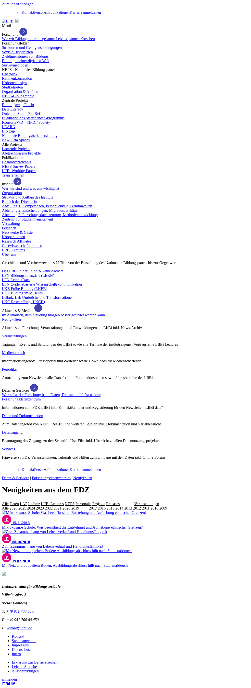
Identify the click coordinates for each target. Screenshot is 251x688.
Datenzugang (12, 432)
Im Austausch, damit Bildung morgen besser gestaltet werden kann (53, 315)
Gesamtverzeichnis (16, 162)
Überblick (9, 74)
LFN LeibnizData (16, 280)
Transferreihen (13, 175)
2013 (128, 508)
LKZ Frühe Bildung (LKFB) (24, 289)
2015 (110, 508)
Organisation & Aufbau (20, 91)
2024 (31, 508)
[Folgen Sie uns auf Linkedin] (3, 684)
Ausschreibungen (25, 671)
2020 (66, 508)
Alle (5, 504)
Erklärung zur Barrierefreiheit (34, 662)
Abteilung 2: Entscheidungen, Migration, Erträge (39, 210)
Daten (14, 504)
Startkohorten (12, 87)
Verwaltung (11, 224)
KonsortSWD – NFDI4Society (26, 122)
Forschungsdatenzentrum (21, 399)
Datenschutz (21, 649)
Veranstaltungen (14, 336)
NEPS (70, 504)
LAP (23, 504)
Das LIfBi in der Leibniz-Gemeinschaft (32, 271)
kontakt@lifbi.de (19, 628)
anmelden (89, 12)
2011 (146, 508)
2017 (93, 508)
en (99, 12)
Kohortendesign (14, 83)
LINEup (8, 131)
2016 (102, 508)
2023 (40, 508)
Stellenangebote (24, 641)
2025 (22, 508)
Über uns (9, 254)
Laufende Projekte (16, 149)
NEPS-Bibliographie (18, 96)
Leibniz (34, 504)
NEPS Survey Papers (18, 166)
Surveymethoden (15, 65)
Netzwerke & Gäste (17, 232)
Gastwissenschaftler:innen (22, 246)
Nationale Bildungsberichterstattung (29, 135)
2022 (49, 508)
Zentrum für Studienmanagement (27, 219)
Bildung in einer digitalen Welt (25, 61)
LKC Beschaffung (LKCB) (23, 302)
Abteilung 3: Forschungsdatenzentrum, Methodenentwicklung (50, 215)
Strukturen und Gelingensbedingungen (32, 47)
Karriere (76, 12)
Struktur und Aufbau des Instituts (27, 197)
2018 (84, 508)
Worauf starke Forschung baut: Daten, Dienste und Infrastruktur (51, 395)
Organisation (12, 193)
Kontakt (28, 12)
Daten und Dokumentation (22, 416)
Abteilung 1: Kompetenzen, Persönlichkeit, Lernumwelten (47, 206)
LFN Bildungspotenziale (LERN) (28, 275)
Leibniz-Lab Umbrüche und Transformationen (38, 297)
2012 (137, 508)
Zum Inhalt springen (17, 4)
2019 (75, 508)
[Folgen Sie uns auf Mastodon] (13, 684)
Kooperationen (13, 237)
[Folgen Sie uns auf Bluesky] (8, 684)
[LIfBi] (8, 21)
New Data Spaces (16, 140)
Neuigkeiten (11, 319)
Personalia (83, 504)
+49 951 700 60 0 (20, 611)
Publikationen (59, 12)
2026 (13, 508)
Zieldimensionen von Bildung (25, 56)
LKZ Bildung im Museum (22, 293)
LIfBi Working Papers (19, 171)
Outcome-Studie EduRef (21, 113)
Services (8, 449)
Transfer (127, 504)
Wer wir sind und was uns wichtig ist (30, 188)
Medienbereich (13, 353)
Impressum (20, 645)
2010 (154, 508)
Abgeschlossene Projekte (21, 153)
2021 (58, 508)
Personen (41, 12)
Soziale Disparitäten (17, 52)
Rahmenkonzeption (17, 78)
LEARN (8, 127)
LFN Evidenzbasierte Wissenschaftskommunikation (42, 284)
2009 (163, 508)
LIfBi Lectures (13, 250)
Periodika (9, 369)
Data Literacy (12, 109)
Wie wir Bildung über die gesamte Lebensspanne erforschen (48, 39)
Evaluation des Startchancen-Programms (33, 118)
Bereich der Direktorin (19, 202)
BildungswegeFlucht (18, 105)
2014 (119, 508)
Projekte (98, 504)
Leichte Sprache (24, 667)
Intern (16, 654)
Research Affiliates (16, 241)
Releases (113, 504)
